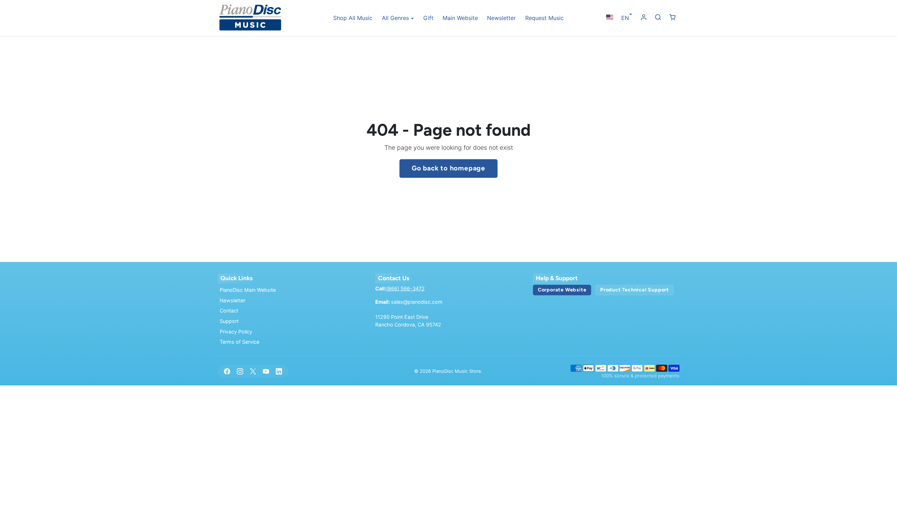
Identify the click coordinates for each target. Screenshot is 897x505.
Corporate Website (562, 290)
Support (229, 321)
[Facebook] (226, 371)
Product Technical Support (634, 290)
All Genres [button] (396, 17)
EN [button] (625, 17)
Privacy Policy (236, 332)
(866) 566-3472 (405, 288)
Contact (229, 311)
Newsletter (501, 17)
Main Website (460, 17)
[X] (252, 371)
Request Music (544, 17)
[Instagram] (239, 371)
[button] (609, 17)
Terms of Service (239, 342)
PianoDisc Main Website (248, 290)
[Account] (644, 17)
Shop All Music (352, 17)
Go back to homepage (448, 168)
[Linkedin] (279, 371)
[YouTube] (266, 371)
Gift (428, 17)
